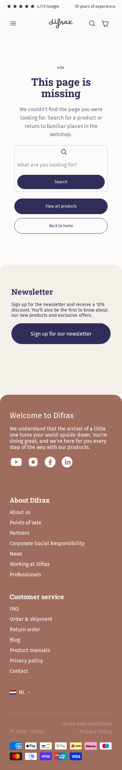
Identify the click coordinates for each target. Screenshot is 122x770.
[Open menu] (13, 23)
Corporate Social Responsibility (47, 543)
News (16, 554)
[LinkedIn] (67, 462)
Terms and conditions (86, 724)
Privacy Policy (95, 731)
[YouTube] (16, 462)
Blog (15, 640)
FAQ (14, 609)
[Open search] (92, 23)
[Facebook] (50, 462)
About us (20, 512)
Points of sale (25, 523)
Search (61, 182)
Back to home (61, 226)
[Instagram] (33, 462)
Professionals (25, 574)
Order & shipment (31, 619)
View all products (61, 206)
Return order (25, 629)
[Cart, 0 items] (105, 23)
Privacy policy (26, 661)
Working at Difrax (30, 564)
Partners (19, 533)
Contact (19, 671)
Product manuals (30, 650)
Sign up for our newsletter (61, 334)
